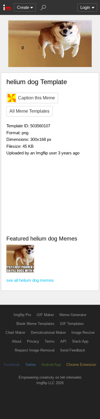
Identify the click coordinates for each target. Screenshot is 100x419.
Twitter (30, 365)
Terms (50, 341)
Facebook (12, 365)
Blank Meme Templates (35, 324)
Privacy (33, 341)
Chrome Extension (81, 365)
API (63, 341)
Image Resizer (83, 332)
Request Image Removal (34, 350)
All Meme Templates (29, 111)
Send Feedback (72, 350)
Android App (51, 365)
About (16, 341)
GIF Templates (72, 324)
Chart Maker (15, 332)
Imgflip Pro (22, 315)
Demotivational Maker (48, 332)
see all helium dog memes (30, 280)
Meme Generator (72, 315)
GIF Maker (45, 315)
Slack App (80, 341)
